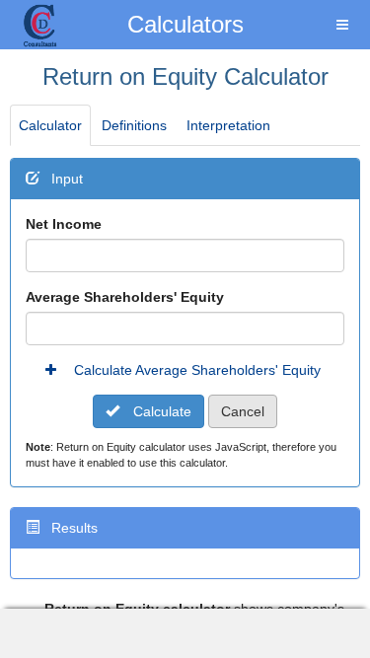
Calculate (160, 411)
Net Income (64, 224)
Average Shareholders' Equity (125, 297)
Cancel (242, 411)
